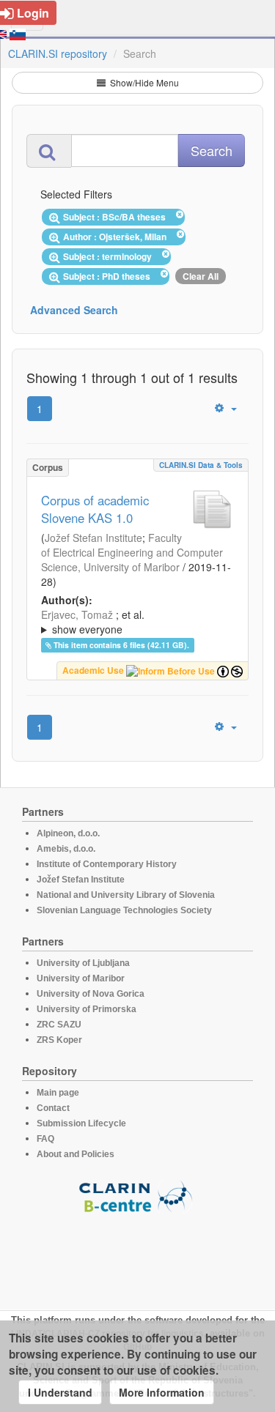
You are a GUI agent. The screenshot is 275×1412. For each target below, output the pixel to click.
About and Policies (75, 1154)
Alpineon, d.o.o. (68, 833)
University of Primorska (86, 1009)
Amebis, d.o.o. (66, 849)
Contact (53, 1108)
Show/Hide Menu (143, 82)
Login (33, 12)
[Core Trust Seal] (138, 1255)
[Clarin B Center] (137, 1195)
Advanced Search (74, 309)
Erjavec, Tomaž (77, 614)
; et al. (92, 621)
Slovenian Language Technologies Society (124, 910)
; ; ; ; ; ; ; (137, 621)
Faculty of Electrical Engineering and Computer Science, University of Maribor (132, 552)
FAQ (45, 1139)
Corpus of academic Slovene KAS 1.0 (95, 509)
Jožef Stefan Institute (93, 537)
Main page (58, 1093)
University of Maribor (81, 978)
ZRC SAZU (59, 1024)
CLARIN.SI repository (57, 53)
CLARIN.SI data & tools (201, 465)
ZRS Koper (59, 1040)
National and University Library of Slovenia (126, 895)
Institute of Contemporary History (107, 864)
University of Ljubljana (83, 963)
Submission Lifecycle (81, 1123)
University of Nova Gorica (90, 994)
